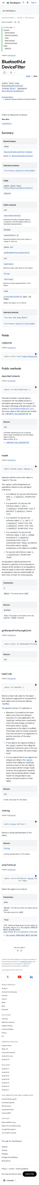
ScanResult (18, 91)
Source (4, 999)
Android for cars (7, 1056)
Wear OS (5, 1049)
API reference (9, 11)
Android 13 (5, 1083)
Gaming (4, 1019)
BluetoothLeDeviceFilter (22, 156)
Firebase (5, 1154)
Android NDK (6, 1113)
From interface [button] (19, 171)
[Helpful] (15, 22)
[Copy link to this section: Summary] (16, 133)
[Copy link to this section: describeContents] (22, 376)
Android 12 (5, 1086)
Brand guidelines (22, 1169)
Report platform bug (8, 1122)
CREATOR (7, 194)
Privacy (4, 1033)
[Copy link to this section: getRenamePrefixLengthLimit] (33, 630)
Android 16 (5, 1072)
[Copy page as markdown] (11, 72)
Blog (3, 1006)
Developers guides (8, 1102)
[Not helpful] (18, 22)
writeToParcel (10, 297)
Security (4, 995)
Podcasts (5, 1009)
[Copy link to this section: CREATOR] (14, 343)
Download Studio (8, 1110)
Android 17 (5, 1069)
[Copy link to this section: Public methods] (23, 369)
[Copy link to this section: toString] (12, 811)
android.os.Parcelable (25, 171)
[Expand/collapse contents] (14, 27)
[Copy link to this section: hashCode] (14, 674)
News (4, 1002)
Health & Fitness (7, 1026)
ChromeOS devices (8, 1052)
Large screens (6, 1045)
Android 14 (5, 1079)
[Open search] (23, 2)
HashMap (5, 704)
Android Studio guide (9, 1099)
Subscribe (29, 1174)
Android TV (5, 1059)
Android (4, 988)
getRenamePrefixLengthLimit (16, 253)
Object (12, 88)
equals (6, 235)
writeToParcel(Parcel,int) (22, 409)
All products (6, 1161)
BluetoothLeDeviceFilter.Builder (18, 152)
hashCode (8, 264)
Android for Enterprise (9, 992)
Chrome (4, 1150)
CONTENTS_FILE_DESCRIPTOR (16, 414)
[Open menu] (3, 2)
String (7, 274)
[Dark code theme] (36, 354)
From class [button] (15, 318)
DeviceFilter (7, 91)
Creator (6, 188)
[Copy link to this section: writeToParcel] (18, 865)
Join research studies (9, 1133)
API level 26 (12, 55)
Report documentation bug (11, 1126)
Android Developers (8, 18)
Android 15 (5, 1076)
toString (7, 279)
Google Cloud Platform (10, 1157)
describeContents (11, 216)
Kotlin (28, 76)
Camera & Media (7, 1029)
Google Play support (8, 1129)
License (11, 1169)
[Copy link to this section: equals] (10, 455)
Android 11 (5, 1090)
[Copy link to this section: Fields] (11, 335)
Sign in (33, 3)
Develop (19, 18)
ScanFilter (6, 124)
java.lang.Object (7, 97)
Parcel (19, 297)
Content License (26, 962)
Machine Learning (8, 1022)
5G (3, 1036)
